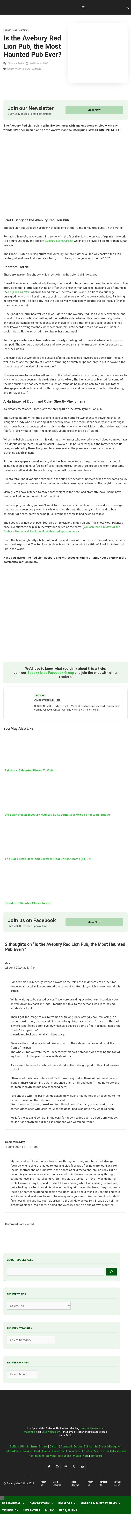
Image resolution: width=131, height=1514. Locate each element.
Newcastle (53, 1455)
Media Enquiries (57, 1483)
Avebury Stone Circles (59, 240)
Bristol (43, 1446)
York (86, 1455)
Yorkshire (97, 1455)
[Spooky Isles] (22, 7)
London (87, 1451)
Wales (77, 1455)
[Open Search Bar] (127, 7)
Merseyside (118, 1451)
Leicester (58, 1451)
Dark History (39, 1503)
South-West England (19, 68)
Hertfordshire (12, 1451)
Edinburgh (90, 1446)
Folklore (65, 1503)
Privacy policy (117, 1483)
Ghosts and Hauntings (17, 30)
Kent (37, 1451)
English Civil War (18, 292)
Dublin (78, 1446)
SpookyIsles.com (50, 1431)
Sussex (66, 1455)
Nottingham (36, 1455)
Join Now (94, 110)
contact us (103, 1483)
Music (49, 1510)
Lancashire (73, 1451)
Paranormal (11, 1503)
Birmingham (29, 1446)
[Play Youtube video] (65, 615)
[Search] (111, 1271)
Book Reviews (75, 1483)
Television (10, 1510)
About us (43, 1483)
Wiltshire (36, 68)
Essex (102, 1446)
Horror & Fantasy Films (99, 1503)
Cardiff (54, 1446)
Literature (31, 1510)
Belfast (14, 1446)
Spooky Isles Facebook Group (50, 673)
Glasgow (114, 1446)
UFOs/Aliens (68, 1510)
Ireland (27, 1451)
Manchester (101, 1451)
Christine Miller (16, 63)
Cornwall (66, 1446)
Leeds (46, 1451)
